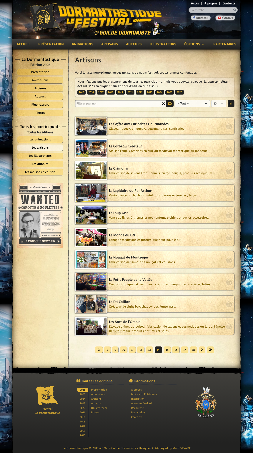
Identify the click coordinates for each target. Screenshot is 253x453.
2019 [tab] (82, 417)
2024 (159, 92)
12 (140, 349)
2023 (149, 92)
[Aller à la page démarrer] (99, 349)
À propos (210, 3)
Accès (195, 3)
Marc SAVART (181, 448)
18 (193, 349)
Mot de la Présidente (144, 394)
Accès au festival (141, 403)
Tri (231, 103)
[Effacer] (163, 103)
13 (149, 349)
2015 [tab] (82, 435)
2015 (81, 92)
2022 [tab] (82, 407)
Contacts (228, 3)
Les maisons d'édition (40, 172)
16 (175, 349)
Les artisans (40, 147)
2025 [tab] (82, 394)
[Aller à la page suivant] (202, 349)
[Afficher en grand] (40, 215)
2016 (91, 92)
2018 (110, 92)
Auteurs (134, 44)
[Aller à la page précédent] (107, 349)
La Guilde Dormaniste (121, 448)
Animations (82, 44)
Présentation (51, 44)
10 (123, 349)
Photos (95, 412)
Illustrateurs (163, 44)
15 (167, 349)
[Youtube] (225, 18)
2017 (101, 92)
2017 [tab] (82, 426)
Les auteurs (40, 164)
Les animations (40, 139)
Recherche (137, 407)
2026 (179, 92)
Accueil (23, 44)
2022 (140, 92)
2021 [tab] (82, 412)
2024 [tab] (82, 398)
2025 (169, 92)
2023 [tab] (82, 403)
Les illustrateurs (40, 155)
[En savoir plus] (205, 402)
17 (184, 349)
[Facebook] (201, 18)
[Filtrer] (170, 103)
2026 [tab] (82, 389)
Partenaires (224, 44)
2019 (120, 92)
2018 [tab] (82, 421)
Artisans (109, 44)
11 (132, 349)
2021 (130, 92)
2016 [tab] (82, 430)
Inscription (137, 398)
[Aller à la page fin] (210, 349)
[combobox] (213, 10)
